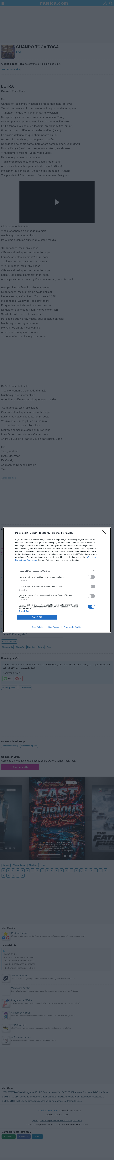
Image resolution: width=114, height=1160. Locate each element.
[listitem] (57, 570)
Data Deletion (38, 627)
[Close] (105, 533)
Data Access (53, 627)
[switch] (91, 577)
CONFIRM (37, 617)
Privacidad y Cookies (73, 627)
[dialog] (57, 580)
